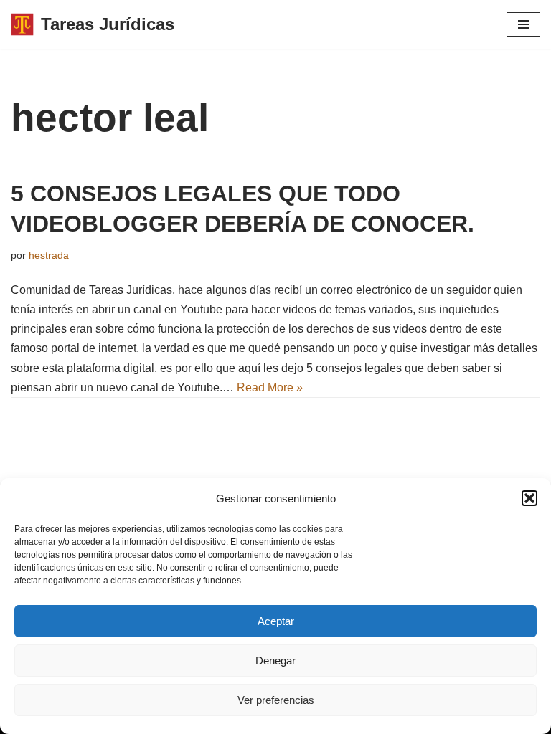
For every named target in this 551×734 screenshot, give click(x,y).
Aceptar (276, 621)
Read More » (270, 387)
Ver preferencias (275, 700)
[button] (529, 498)
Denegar (275, 660)
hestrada (49, 255)
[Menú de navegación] (523, 24)
